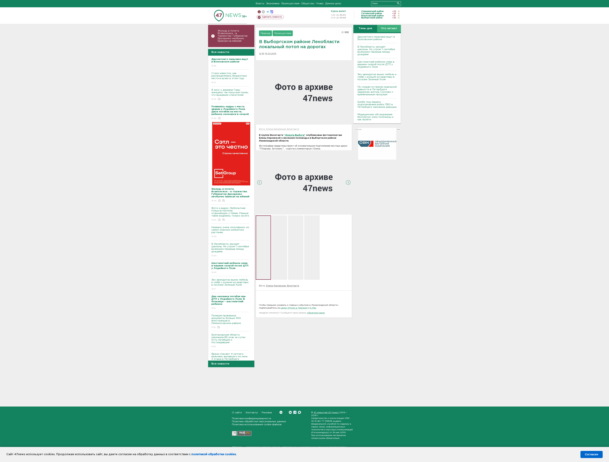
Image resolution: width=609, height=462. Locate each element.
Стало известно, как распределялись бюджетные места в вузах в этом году (229, 77)
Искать (398, 3)
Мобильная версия (259, 11)
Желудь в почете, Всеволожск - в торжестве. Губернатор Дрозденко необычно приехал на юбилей (233, 36)
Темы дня (365, 28)
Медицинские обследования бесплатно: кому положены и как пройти (375, 117)
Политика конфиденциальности (251, 418)
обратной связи (316, 313)
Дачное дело (333, 4)
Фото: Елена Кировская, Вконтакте (279, 129)
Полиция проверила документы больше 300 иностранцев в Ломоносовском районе (226, 321)
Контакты (252, 413)
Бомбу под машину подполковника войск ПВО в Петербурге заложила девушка (376, 104)
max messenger (271, 11)
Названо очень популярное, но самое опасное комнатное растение (230, 231)
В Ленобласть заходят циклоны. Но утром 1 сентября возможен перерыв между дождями (230, 250)
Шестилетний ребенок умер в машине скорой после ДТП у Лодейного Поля (375, 64)
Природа (265, 33)
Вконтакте (290, 412)
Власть (260, 4)
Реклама (267, 413)
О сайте (237, 413)
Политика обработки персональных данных (259, 421)
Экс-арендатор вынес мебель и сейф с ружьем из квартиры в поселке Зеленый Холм (230, 284)
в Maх (313, 308)
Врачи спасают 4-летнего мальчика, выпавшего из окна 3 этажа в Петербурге (229, 358)
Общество (307, 4)
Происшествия (290, 4)
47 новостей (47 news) (326, 413)
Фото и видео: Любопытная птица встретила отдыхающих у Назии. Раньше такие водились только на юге (230, 214)
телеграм (267, 11)
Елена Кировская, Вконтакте (282, 286)
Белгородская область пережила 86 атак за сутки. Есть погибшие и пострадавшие (228, 340)
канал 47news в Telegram (294, 308)
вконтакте (263, 11)
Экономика (272, 4)
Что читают (389, 28)
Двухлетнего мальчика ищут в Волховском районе (376, 38)
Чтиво (320, 4)
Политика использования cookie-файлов (257, 424)
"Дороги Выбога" (294, 135)
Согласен (591, 454)
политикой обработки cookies (213, 454)
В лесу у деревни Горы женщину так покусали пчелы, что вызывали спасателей (230, 94)
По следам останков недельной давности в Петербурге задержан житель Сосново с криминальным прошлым (377, 91)
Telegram (294, 412)
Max (299, 412)
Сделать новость (272, 17)
